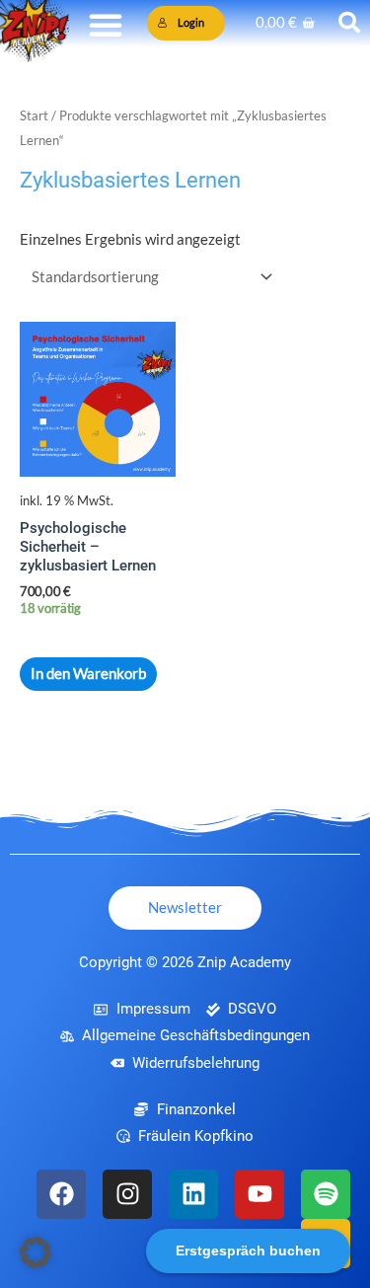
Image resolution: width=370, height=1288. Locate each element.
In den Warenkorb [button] (88, 673)
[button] (35, 1252)
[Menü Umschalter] (105, 24)
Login (191, 22)
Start (34, 115)
